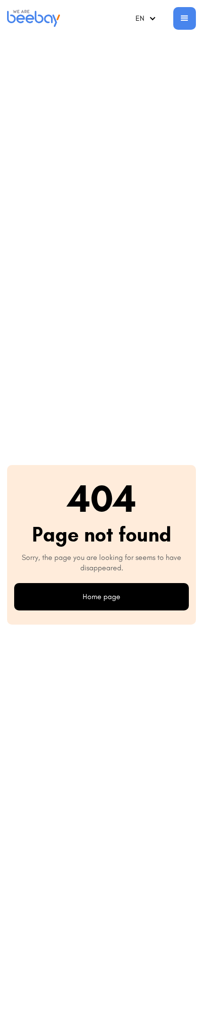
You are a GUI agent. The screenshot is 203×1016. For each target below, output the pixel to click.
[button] (146, 18)
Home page (101, 596)
